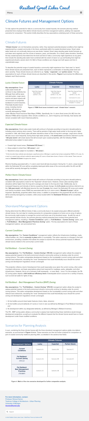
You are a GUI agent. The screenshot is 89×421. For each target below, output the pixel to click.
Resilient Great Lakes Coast (44, 7)
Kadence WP (38, 417)
